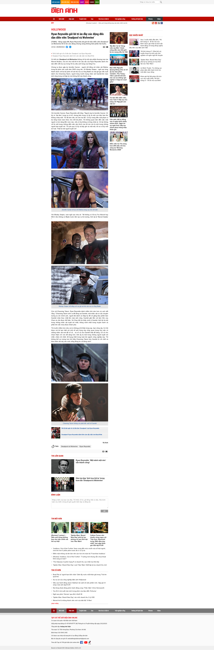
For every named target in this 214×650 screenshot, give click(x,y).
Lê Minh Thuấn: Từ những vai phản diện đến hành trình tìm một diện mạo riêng (151, 70)
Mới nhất (61, 19)
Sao (92, 19)
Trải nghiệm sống (120, 19)
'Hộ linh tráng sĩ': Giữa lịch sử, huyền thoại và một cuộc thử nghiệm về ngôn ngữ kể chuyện (151, 53)
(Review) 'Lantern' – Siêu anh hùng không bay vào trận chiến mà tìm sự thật (103, 23)
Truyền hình (82, 19)
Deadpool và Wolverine (69, 446)
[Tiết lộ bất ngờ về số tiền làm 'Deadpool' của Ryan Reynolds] (55, 430)
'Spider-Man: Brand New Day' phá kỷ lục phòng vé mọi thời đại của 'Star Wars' (150, 62)
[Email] (107, 47)
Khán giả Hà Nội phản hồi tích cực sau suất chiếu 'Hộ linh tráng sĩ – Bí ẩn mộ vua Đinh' (151, 78)
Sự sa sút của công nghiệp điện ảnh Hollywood (69, 580)
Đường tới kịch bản (137, 19)
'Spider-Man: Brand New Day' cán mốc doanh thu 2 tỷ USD (74, 597)
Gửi (104, 511)
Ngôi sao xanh (56, 2)
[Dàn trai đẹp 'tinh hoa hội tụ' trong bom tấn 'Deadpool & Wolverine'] (62, 484)
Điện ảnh (71, 19)
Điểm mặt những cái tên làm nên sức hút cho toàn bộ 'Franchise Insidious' (79, 553)
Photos (150, 19)
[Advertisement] (122, 10)
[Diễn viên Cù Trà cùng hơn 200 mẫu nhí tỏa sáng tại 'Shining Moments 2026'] (119, 137)
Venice (97, 2)
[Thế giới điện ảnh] (64, 10)
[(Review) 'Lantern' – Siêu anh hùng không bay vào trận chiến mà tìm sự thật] (60, 527)
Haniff (82, 2)
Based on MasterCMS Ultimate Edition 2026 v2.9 (66, 648)
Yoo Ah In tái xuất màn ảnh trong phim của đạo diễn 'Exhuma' (74, 591)
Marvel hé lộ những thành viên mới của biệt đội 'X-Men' (72, 600)
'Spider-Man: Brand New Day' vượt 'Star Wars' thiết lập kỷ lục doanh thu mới (80, 565)
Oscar (86, 2)
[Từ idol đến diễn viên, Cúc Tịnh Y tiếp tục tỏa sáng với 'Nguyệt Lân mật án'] (119, 90)
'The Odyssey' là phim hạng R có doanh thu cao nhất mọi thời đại (76, 562)
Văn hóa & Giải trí (103, 19)
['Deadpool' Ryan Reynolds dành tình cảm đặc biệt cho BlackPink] (55, 435)
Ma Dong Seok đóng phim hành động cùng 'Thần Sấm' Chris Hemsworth (78, 588)
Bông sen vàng (75, 2)
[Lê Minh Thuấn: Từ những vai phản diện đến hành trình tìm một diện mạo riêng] (134, 70)
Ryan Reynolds (85, 446)
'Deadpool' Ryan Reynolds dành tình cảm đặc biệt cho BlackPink (73, 56)
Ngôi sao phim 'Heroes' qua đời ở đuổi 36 (67, 594)
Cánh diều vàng (65, 2)
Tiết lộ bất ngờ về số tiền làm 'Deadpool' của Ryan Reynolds (71, 53)
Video (159, 19)
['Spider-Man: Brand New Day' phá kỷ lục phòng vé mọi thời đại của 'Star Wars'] (80, 527)
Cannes (92, 2)
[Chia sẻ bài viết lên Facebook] (67, 47)
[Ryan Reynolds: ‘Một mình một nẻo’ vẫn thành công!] (62, 466)
